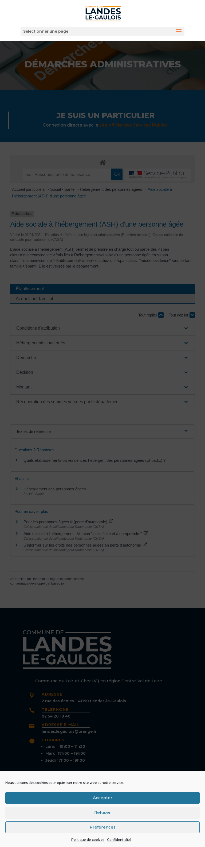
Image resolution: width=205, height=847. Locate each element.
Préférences (103, 827)
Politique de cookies (87, 840)
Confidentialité (119, 840)
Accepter (102, 797)
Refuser (102, 812)
